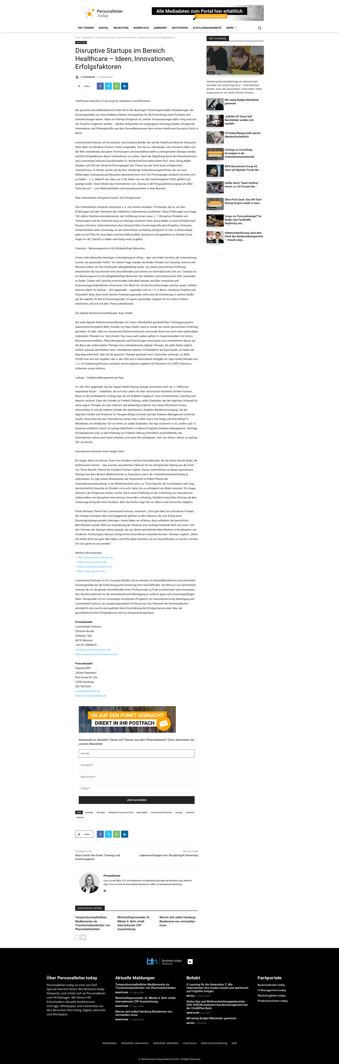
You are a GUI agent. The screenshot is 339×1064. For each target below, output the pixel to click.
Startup (80, 817)
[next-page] (83, 937)
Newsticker (87, 37)
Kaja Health (142, 812)
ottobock (190, 812)
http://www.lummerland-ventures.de (96, 654)
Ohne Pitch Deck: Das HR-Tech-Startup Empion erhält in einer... (243, 201)
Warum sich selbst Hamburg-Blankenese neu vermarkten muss (177, 921)
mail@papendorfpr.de (87, 691)
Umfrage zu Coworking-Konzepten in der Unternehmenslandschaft (239, 153)
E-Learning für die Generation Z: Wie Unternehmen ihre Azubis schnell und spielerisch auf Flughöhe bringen (217, 988)
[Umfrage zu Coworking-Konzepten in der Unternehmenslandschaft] (215, 154)
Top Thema (212, 158)
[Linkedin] (124, 86)
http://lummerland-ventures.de (95, 557)
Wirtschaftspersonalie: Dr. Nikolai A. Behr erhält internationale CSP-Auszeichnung (145, 999)
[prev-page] (77, 937)
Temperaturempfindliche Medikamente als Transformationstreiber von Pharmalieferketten (145, 986)
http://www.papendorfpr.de (90, 695)
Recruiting (211, 208)
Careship (89, 812)
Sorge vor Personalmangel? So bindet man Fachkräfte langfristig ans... (243, 220)
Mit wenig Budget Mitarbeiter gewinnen (211, 1018)
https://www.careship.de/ (92, 562)
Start (77, 37)
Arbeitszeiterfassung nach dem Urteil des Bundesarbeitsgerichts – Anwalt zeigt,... (244, 236)
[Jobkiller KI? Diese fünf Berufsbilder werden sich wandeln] (215, 121)
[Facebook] (100, 86)
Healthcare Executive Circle (120, 812)
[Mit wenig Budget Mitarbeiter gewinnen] (215, 104)
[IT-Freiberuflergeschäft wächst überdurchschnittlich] (215, 137)
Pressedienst (89, 76)
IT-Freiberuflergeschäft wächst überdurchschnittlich (243, 135)
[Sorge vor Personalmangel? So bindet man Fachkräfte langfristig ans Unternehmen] (215, 220)
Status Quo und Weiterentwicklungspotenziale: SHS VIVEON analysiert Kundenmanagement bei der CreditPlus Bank (217, 1005)
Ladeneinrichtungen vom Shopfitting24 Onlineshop (168, 855)
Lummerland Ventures (161, 812)
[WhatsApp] (116, 86)
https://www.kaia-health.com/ (95, 566)
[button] (259, 28)
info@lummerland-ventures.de (92, 649)
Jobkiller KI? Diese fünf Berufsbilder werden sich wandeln (239, 120)
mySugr (178, 812)
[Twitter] (108, 86)
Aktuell (211, 73)
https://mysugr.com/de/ (92, 571)
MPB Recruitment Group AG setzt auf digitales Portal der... (242, 168)
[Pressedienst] (77, 77)
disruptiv (101, 812)
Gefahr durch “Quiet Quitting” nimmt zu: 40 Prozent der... (242, 184)
